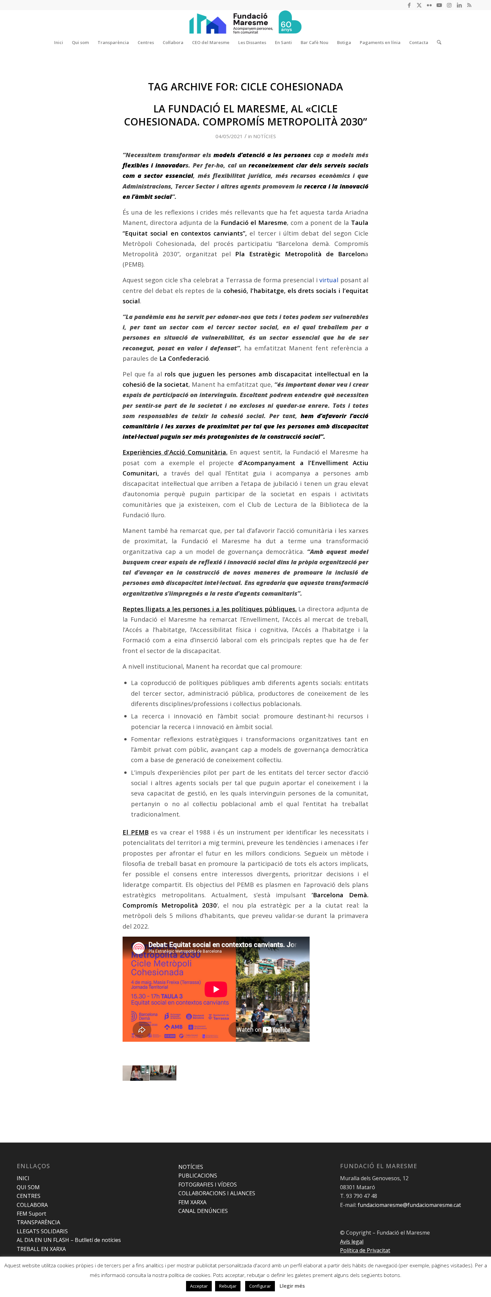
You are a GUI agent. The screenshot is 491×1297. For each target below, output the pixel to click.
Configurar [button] (260, 1286)
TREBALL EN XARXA (41, 1249)
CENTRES (28, 1196)
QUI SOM (28, 1187)
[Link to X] (419, 5)
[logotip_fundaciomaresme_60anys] (245, 22)
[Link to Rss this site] (469, 5)
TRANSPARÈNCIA (38, 1222)
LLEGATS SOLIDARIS (42, 1231)
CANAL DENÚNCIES (203, 1211)
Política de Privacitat (365, 1250)
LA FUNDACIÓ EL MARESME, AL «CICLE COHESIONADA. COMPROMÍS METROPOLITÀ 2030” (245, 115)
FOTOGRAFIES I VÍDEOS (207, 1184)
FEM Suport (31, 1213)
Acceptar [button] (199, 1286)
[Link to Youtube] (439, 5)
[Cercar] (437, 42)
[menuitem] (58, 42)
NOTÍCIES (264, 136)
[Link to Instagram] (449, 5)
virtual (328, 280)
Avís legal (351, 1241)
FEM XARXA (192, 1202)
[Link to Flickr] (429, 5)
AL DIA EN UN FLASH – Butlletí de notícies (69, 1240)
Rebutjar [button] (227, 1286)
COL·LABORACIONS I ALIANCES (216, 1193)
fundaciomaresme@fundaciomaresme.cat (409, 1205)
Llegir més (292, 1285)
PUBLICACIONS (197, 1175)
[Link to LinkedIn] (459, 5)
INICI (23, 1178)
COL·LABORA (32, 1205)
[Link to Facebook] (409, 5)
